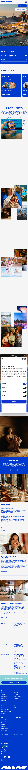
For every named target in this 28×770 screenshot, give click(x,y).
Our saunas (14, 469)
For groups (4, 698)
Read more (4, 571)
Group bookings (5, 709)
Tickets (22, 5)
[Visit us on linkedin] (2, 760)
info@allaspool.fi (18, 645)
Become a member (20, 9)
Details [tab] (14, 362)
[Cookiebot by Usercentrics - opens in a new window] (21, 359)
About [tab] (23, 362)
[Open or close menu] (25, 2)
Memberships (4, 696)
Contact (16, 698)
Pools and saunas (5, 689)
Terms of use (4, 734)
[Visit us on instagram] (5, 756)
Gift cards (3, 700)
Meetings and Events (6, 704)
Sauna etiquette (5, 730)
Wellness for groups (6, 707)
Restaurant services (6, 711)
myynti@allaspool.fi (19, 651)
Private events (17, 696)
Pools (2, 690)
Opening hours (5, 719)
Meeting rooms (5, 705)
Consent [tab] (5, 362)
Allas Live (16, 704)
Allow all (14, 401)
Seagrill (3, 527)
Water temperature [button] (9, 56)
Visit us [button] (4, 60)
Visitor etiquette (5, 728)
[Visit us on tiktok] (8, 756)
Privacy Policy (17, 717)
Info (2, 717)
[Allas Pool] (6, 2)
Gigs (15, 705)
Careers (3, 726)
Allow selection (14, 405)
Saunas (3, 692)
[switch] (25, 388)
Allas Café (16, 690)
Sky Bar (3, 530)
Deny (14, 410)
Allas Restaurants (5, 507)
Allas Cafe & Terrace (6, 525)
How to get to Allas (5, 721)
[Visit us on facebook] (2, 756)
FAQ (15, 707)
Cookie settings (18, 734)
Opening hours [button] (7, 51)
